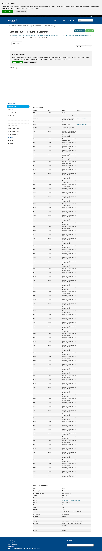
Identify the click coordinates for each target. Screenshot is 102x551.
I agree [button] (4, 11)
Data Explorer (17, 43)
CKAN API (10, 543)
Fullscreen (81, 46)
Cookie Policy (11, 541)
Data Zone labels (81, 115)
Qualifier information (82, 118)
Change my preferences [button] (20, 11)
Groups (69, 20)
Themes (63, 20)
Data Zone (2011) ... (50, 26)
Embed (89, 46)
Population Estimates (36, 26)
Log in (91, 16)
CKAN (69, 540)
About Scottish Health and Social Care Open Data (20, 539)
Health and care (23, 26)
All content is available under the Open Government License (25, 548)
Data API (90, 30)
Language (69, 543)
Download (79, 30)
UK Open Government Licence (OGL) (71, 500)
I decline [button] (10, 11)
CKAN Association (12, 544)
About (74, 20)
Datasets (56, 20)
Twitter (11, 140)
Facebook (11, 143)
